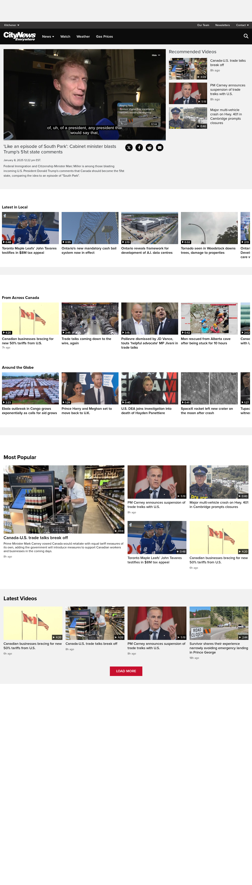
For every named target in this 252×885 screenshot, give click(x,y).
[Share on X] (129, 147)
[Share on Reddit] (149, 147)
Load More (126, 671)
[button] (240, 25)
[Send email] (159, 147)
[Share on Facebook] (139, 147)
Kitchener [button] (10, 25)
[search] (246, 36)
